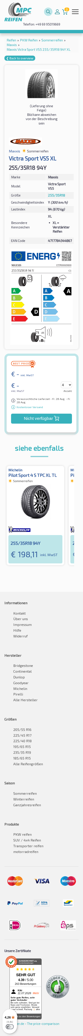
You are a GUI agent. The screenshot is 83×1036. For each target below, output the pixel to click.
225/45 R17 (22, 735)
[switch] (10, 1026)
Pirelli (18, 694)
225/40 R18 (22, 741)
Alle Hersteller (25, 700)
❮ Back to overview (19, 58)
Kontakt (19, 613)
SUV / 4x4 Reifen (27, 840)
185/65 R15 (22, 758)
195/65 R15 (22, 746)
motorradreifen (25, 851)
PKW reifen (22, 834)
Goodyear (21, 683)
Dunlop (19, 677)
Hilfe (17, 630)
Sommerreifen (25, 793)
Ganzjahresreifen (27, 805)
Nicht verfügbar (38, 418)
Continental (22, 671)
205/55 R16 (22, 729)
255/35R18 (56, 195)
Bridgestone (23, 665)
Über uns (20, 619)
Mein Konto (57, 11)
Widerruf (20, 636)
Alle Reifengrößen (28, 764)
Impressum (22, 624)
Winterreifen (23, 799)
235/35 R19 (22, 752)
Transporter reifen (28, 846)
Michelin (20, 688)
